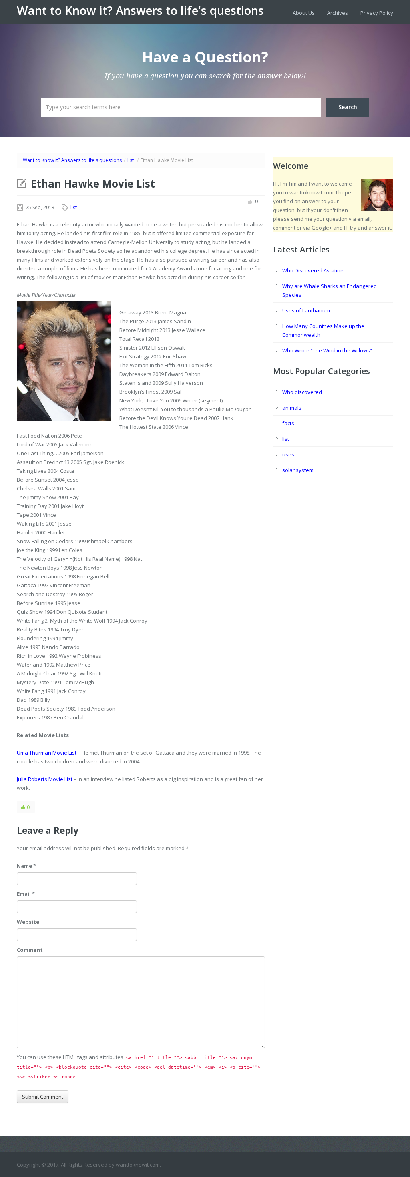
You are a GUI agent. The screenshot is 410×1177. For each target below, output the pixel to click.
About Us (304, 12)
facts (288, 423)
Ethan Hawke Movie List (93, 183)
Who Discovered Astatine (313, 270)
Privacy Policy (376, 12)
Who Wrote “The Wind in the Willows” (327, 350)
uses (288, 454)
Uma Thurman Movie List (46, 752)
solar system (298, 470)
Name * (26, 865)
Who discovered (302, 392)
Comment (30, 949)
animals (291, 407)
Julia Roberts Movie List (44, 779)
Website (28, 921)
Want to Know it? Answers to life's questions (140, 10)
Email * (26, 893)
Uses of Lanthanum (306, 310)
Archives (337, 12)
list (130, 160)
